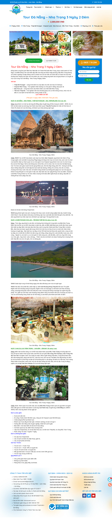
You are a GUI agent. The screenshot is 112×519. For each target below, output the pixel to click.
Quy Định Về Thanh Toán (57, 479)
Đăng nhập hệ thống (89, 482)
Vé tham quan (78, 7)
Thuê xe (58, 7)
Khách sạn (48, 7)
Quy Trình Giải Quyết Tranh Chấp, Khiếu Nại (62, 500)
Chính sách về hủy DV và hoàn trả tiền (60, 487)
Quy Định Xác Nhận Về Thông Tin (59, 482)
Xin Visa (67, 7)
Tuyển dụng (87, 484)
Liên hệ (99, 7)
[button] (11, 43)
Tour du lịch (37, 7)
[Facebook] (84, 496)
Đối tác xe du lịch (88, 477)
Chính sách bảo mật (55, 497)
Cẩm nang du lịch (89, 7)
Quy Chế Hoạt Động (55, 494)
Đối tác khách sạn (89, 479)
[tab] (33, 60)
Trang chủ (29, 7)
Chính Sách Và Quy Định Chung (58, 477)
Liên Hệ (86, 487)
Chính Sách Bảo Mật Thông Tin (58, 484)
